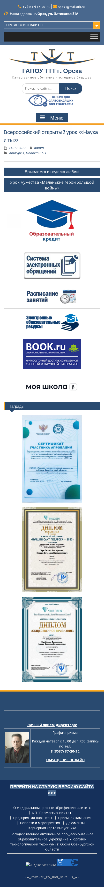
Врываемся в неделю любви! (52, 171)
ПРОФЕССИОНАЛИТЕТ (25, 25)
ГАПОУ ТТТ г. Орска (52, 71)
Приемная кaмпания (74, 818)
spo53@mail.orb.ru (71, 7)
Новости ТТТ (36, 153)
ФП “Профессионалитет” (52, 812)
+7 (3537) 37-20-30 (36, 7)
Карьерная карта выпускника (52, 828)
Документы (75, 823)
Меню (56, 118)
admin (39, 148)
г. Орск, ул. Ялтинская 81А (56, 14)
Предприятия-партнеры (32, 818)
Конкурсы (16, 153)
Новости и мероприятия (40, 823)
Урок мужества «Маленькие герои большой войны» (52, 185)
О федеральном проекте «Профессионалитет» (52, 807)
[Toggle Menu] (94, 37)
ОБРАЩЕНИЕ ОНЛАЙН (65, 760)
